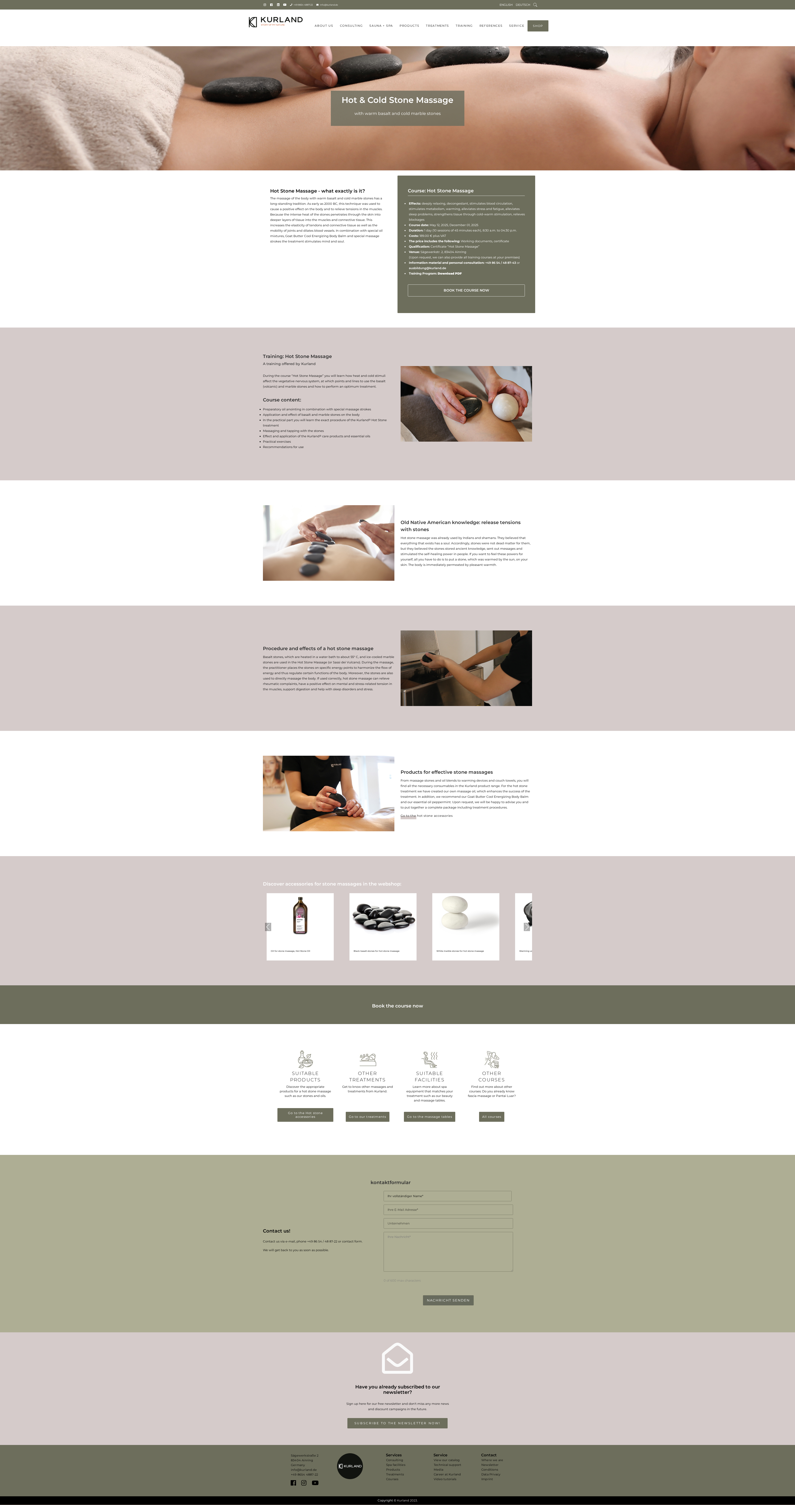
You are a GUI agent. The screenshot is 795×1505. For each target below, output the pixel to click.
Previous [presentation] (268, 927)
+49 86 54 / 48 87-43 (500, 263)
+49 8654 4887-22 (303, 5)
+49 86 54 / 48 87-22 (322, 1241)
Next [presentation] (527, 927)
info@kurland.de (329, 5)
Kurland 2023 (407, 1500)
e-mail (290, 1241)
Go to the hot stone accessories (427, 816)
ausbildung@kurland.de (427, 268)
